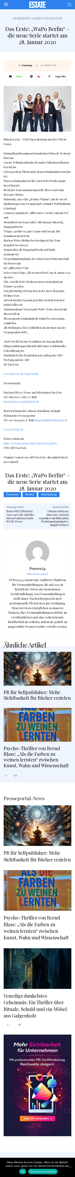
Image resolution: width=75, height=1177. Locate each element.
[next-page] (17, 776)
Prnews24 (27, 65)
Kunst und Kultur (47, 18)
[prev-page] (8, 776)
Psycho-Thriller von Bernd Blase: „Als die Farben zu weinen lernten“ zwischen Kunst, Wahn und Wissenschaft (36, 757)
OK (22, 1171)
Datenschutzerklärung (43, 1171)
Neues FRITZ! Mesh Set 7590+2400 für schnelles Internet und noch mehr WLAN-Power (20, 516)
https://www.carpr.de (37, 574)
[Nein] (70, 1167)
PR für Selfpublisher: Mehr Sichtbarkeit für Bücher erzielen (37, 695)
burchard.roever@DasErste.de (21, 401)
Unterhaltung (49, 494)
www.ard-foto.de (13, 429)
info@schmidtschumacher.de (51, 420)
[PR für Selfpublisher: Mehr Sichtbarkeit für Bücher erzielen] (37, 669)
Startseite (21, 18)
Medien (29, 494)
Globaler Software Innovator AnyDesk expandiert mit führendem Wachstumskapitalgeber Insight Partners (54, 518)
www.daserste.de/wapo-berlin (21, 374)
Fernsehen (12, 494)
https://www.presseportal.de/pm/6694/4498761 (30, 443)
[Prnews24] (37, 552)
